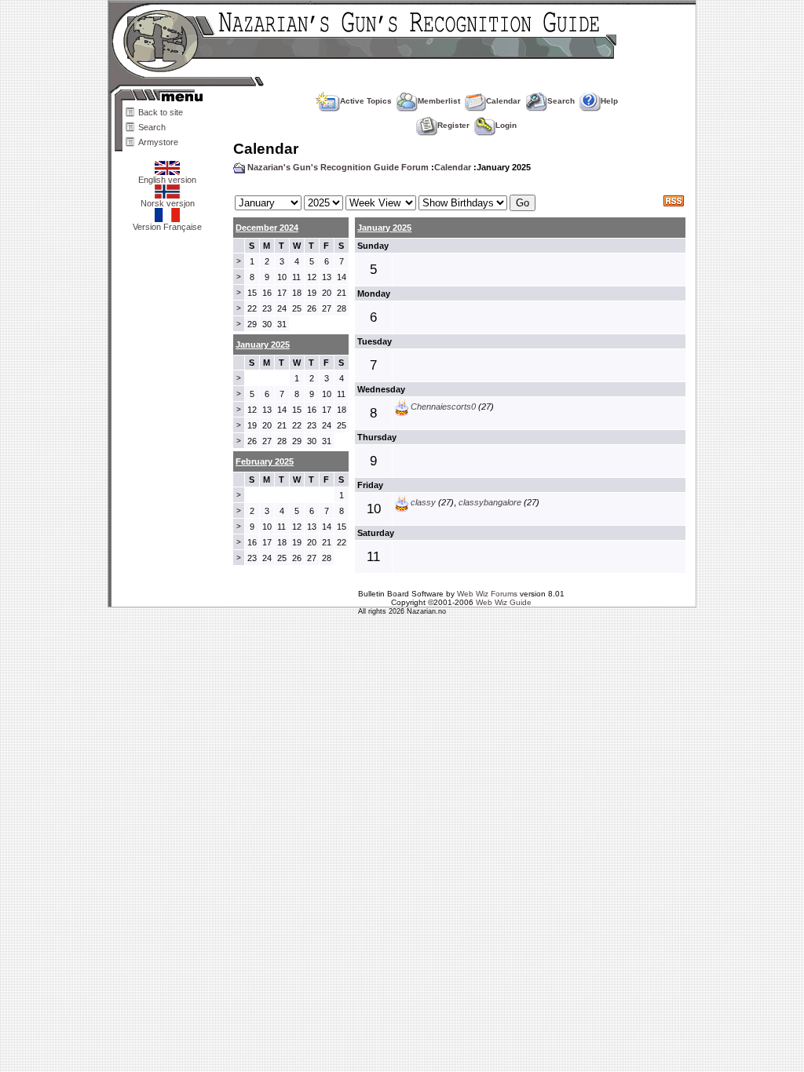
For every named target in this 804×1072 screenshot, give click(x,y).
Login (506, 125)
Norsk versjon (168, 203)
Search (152, 127)
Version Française (167, 227)
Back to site (160, 112)
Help (609, 101)
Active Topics (366, 101)
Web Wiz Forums (487, 593)
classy (423, 502)
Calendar (503, 101)
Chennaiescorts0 (443, 406)
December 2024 (267, 227)
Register (453, 125)
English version (167, 179)
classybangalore (490, 502)
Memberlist (439, 101)
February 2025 (265, 461)
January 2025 (384, 227)
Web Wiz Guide (504, 602)
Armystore (158, 142)
